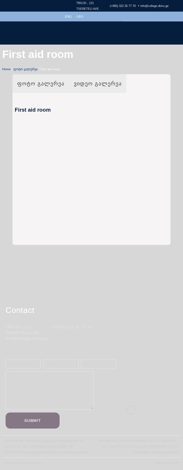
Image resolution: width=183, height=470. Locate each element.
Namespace (33, 462)
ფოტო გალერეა (25, 69)
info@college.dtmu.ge (154, 6)
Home (6, 69)
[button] (179, 30)
